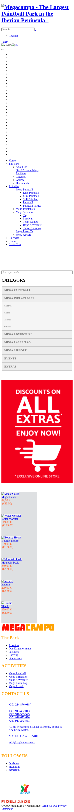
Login (4, 41)
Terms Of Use (49, 805)
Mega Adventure (25, 212)
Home (12, 160)
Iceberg (5, 584)
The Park (14, 163)
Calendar (14, 237)
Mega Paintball (24, 189)
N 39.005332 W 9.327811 (23, 736)
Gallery (20, 179)
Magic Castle (8, 497)
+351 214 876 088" (20, 704)
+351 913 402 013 (19, 710)
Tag (25, 215)
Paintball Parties (32, 205)
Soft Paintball (30, 199)
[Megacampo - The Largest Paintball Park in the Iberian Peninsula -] (37, 20)
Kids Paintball (31, 192)
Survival (28, 218)
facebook (14, 763)
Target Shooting (32, 228)
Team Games (30, 221)
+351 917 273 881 (19, 720)
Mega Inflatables (25, 208)
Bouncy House (9, 540)
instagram (14, 766)
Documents (22, 183)
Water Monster (9, 518)
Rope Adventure (32, 224)
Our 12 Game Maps (27, 170)
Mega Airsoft (23, 234)
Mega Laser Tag (25, 231)
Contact (13, 241)
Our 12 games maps (20, 648)
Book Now (15, 244)
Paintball (28, 202)
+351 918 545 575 (19, 714)
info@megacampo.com (22, 742)
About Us (21, 166)
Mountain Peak (10, 562)
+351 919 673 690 (19, 717)
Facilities (21, 173)
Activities (14, 186)
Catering (21, 176)
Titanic (5, 606)
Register (13, 35)
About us (14, 645)
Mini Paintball (31, 195)
